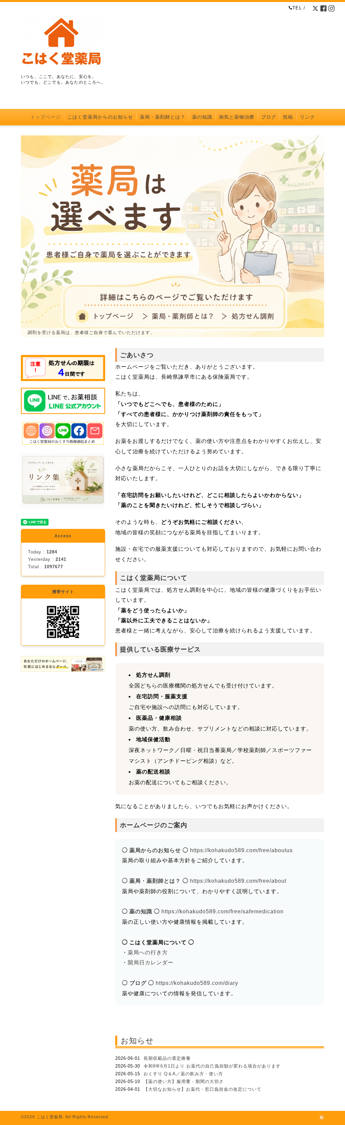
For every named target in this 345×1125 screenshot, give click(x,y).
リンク (307, 117)
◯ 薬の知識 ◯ (141, 911)
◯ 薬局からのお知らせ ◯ (155, 850)
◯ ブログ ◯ (138, 983)
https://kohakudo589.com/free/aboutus (241, 850)
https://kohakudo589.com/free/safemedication (222, 911)
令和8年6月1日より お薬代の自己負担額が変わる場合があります (212, 1066)
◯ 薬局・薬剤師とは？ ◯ (155, 881)
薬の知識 (202, 117)
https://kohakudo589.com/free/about (238, 881)
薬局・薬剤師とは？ (162, 117)
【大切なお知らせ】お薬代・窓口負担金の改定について (202, 1089)
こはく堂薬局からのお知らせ (100, 117)
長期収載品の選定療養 (167, 1058)
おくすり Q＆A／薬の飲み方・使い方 (183, 1073)
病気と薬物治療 (236, 117)
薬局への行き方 (148, 952)
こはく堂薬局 (49, 1117)
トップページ (45, 117)
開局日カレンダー (151, 962)
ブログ (268, 117)
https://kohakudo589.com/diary (197, 983)
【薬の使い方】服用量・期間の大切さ (184, 1081)
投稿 (288, 117)
